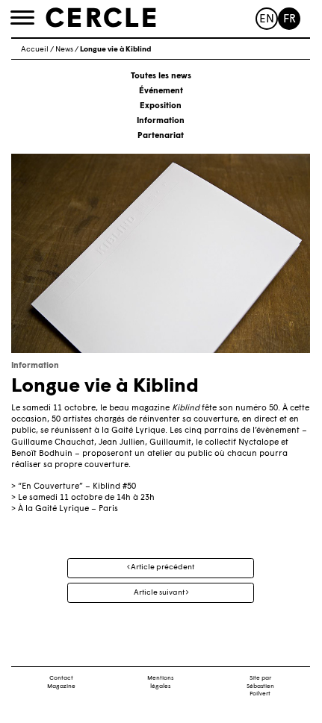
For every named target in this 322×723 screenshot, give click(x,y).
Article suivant (160, 592)
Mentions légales (160, 682)
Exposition (161, 106)
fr (289, 19)
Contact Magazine (61, 682)
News (64, 50)
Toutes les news (161, 76)
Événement (161, 91)
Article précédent (161, 567)
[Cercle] (101, 18)
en (266, 19)
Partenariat (160, 136)
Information (161, 121)
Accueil (35, 50)
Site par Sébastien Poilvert (260, 686)
